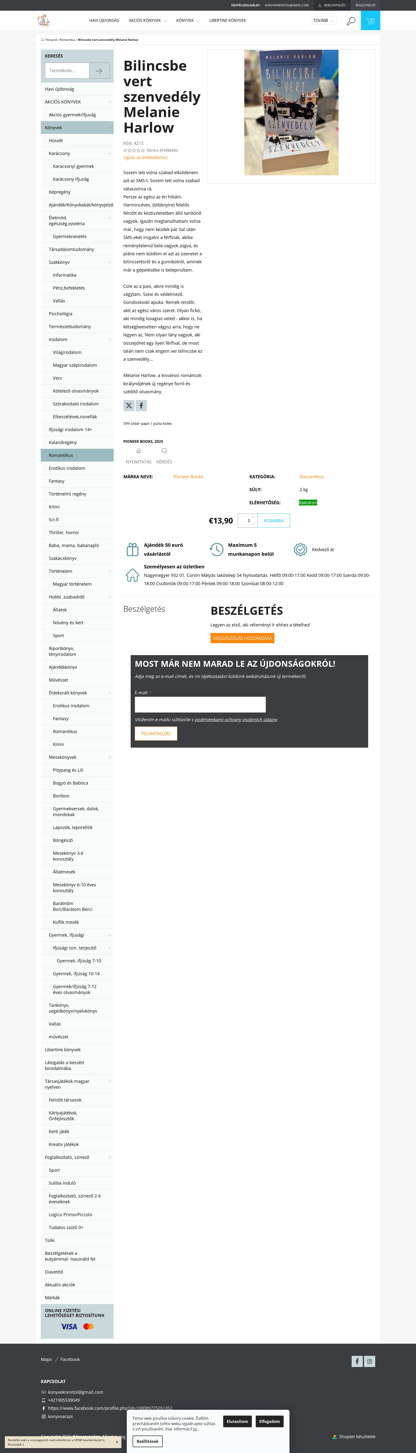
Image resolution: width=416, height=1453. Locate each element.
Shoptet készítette (357, 1436)
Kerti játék (59, 1131)
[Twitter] (129, 405)
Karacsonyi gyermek (73, 166)
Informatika (64, 275)
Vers (57, 378)
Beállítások (148, 1441)
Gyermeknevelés (70, 236)
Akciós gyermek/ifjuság (72, 115)
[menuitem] (104, 20)
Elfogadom (269, 1421)
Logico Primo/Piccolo (70, 1214)
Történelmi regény (67, 494)
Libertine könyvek (63, 1049)
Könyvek (53, 127)
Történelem (60, 571)
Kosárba (273, 520)
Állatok (60, 610)
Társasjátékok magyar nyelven (67, 1084)
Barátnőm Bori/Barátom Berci (73, 906)
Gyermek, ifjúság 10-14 (76, 973)
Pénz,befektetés (69, 288)
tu (195, 1429)
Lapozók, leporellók (73, 827)
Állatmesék (64, 872)
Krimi (54, 507)
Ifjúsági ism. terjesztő (74, 948)
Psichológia (60, 313)
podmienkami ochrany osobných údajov (236, 719)
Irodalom (58, 339)
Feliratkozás (156, 733)
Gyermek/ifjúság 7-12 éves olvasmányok (74, 989)
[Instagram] (369, 1361)
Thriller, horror (64, 532)
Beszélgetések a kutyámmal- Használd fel (70, 1256)
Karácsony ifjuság (71, 179)
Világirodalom (67, 352)
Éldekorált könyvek (68, 693)
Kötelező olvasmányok (76, 391)
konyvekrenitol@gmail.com (75, 1392)
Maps (46, 1359)
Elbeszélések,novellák (75, 416)
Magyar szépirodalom (75, 365)
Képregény (59, 192)
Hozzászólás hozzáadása (242, 638)
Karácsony (59, 153)
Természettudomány (70, 326)
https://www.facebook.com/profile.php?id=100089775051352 (110, 1408)
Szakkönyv (59, 262)
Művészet (58, 680)
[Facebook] (141, 405)
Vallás (59, 301)
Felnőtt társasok (65, 1100)
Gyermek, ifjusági (66, 935)
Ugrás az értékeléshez (145, 157)
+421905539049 (64, 1400)
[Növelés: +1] (253, 517)
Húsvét (56, 140)
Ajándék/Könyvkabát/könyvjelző (81, 205)
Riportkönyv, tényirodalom (62, 651)
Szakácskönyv (62, 558)
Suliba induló (62, 1183)
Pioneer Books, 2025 (143, 441)
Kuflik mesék (66, 922)
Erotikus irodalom (67, 468)
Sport (58, 635)
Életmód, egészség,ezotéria (67, 220)
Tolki (50, 1240)
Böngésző (63, 840)
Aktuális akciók (60, 1285)
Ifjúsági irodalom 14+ (70, 429)
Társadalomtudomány (71, 249)
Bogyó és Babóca (70, 783)
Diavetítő (54, 1272)
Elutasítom (237, 1421)
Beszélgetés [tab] (144, 608)
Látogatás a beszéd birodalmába (64, 1065)
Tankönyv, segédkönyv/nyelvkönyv (73, 1008)
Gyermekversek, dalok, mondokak (76, 811)
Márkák (52, 1297)
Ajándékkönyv (63, 667)
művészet (58, 1037)
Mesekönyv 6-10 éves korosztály (74, 887)
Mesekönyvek (62, 757)
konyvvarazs (60, 1416)
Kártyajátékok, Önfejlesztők (63, 1115)
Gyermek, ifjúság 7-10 (79, 961)
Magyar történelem (72, 584)
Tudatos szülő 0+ (66, 1227)
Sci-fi (54, 519)
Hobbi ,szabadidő (67, 597)
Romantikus (61, 455)
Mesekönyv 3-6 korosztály (68, 856)
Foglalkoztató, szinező (67, 1157)
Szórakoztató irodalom (76, 404)
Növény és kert (68, 622)
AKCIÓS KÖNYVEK (63, 102)
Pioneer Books (188, 476)
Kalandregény (63, 442)
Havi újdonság (59, 89)
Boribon (61, 796)
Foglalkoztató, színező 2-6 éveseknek (75, 1199)
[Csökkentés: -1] (253, 524)
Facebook (70, 1359)
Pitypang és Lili (68, 770)
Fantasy (56, 481)
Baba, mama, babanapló (74, 545)
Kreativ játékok (64, 1144)
